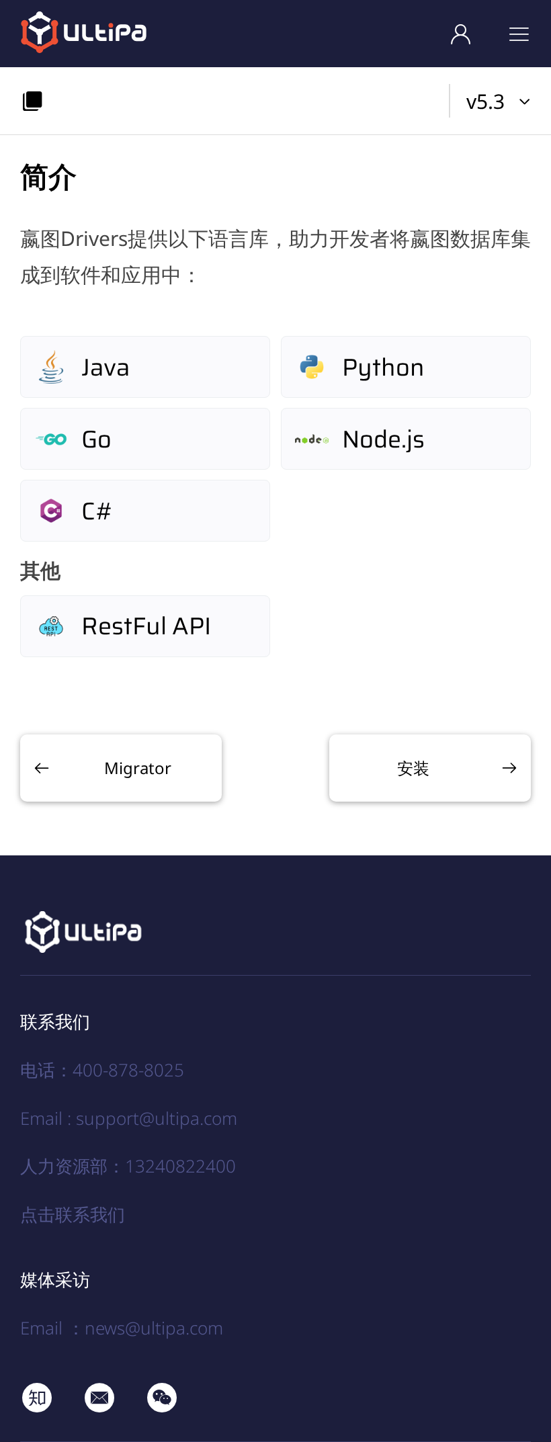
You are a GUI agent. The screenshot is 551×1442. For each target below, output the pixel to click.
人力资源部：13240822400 (128, 1166)
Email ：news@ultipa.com (121, 1328)
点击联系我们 (72, 1214)
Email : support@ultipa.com (128, 1118)
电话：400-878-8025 (102, 1070)
